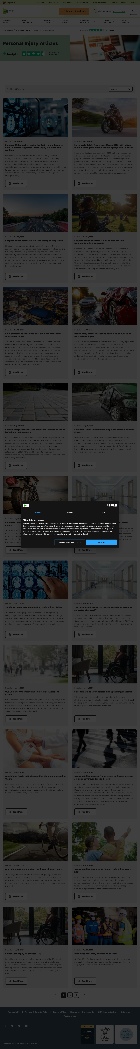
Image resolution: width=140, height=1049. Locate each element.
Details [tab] (70, 513)
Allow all (101, 542)
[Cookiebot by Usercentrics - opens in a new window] (107, 505)
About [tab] (102, 513)
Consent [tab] (37, 513)
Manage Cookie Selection (68, 542)
